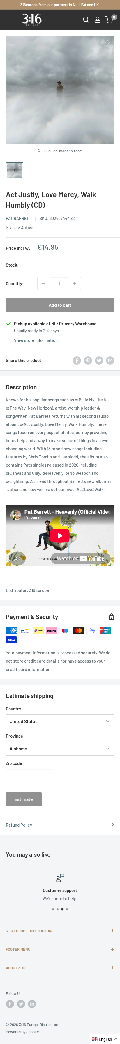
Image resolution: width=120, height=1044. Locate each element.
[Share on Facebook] (77, 360)
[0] (109, 19)
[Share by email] (110, 360)
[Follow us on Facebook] (10, 1004)
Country (13, 708)
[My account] (97, 20)
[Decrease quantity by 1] (44, 283)
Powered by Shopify (22, 1031)
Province (14, 735)
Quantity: (15, 283)
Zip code (14, 763)
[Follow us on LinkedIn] (32, 1004)
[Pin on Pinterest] (88, 360)
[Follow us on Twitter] (21, 1004)
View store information (36, 340)
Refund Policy (19, 824)
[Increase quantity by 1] (74, 283)
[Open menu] (9, 20)
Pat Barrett (18, 218)
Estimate (24, 799)
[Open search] (86, 20)
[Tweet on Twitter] (99, 360)
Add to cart (60, 305)
